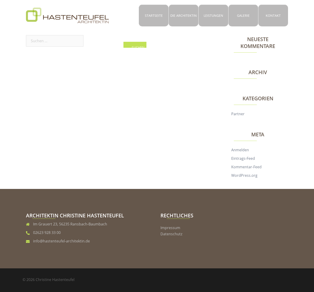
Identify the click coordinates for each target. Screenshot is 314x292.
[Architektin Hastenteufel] (67, 15)
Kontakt (273, 15)
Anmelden (240, 149)
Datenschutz (171, 233)
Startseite (154, 15)
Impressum (170, 227)
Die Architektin (183, 15)
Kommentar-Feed (246, 166)
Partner (238, 113)
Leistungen (213, 15)
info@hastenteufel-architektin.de (61, 241)
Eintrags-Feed (243, 158)
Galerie (243, 15)
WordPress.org (244, 175)
